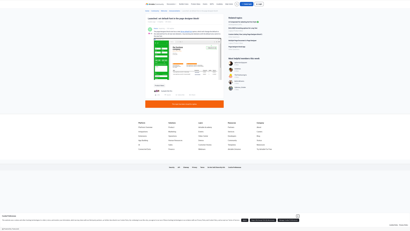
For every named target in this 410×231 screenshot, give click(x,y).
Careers (259, 131)
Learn (200, 123)
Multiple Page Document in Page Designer (242, 40)
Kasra (156, 28)
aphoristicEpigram (240, 62)
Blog (258, 136)
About (259, 127)
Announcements (174, 11)
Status (259, 140)
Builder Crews (183, 4)
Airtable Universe (234, 149)
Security (171, 167)
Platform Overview (145, 127)
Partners (231, 127)
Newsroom (261, 145)
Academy (219, 4)
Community (155, 11)
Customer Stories (205, 145)
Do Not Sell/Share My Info (216, 167)
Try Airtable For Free (264, 149)
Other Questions (233, 37)
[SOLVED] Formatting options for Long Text (242, 28)
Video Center (203, 136)
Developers (232, 136)
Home (147, 11)
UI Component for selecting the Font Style (242, 22)
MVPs (212, 4)
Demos (201, 140)
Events (205, 4)
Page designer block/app (236, 47)
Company (260, 123)
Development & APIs (235, 25)
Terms (202, 167)
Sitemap (186, 167)
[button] (246, 4)
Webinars (201, 149)
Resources (232, 123)
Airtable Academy (205, 127)
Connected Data (144, 149)
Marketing (172, 131)
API (179, 167)
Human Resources (175, 140)
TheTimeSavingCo (240, 75)
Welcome (164, 11)
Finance (171, 149)
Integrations (143, 131)
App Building (143, 140)
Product (171, 127)
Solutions (172, 123)
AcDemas (237, 69)
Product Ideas (195, 4)
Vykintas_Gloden (240, 87)
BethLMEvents (239, 81)
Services (231, 131)
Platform (141, 123)
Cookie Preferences (234, 167)
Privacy (194, 167)
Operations (172, 136)
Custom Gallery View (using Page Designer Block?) (245, 34)
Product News (159, 85)
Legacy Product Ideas (235, 31)
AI (139, 145)
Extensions (142, 136)
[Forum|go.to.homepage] (154, 4)
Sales (170, 145)
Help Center (229, 4)
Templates (232, 145)
